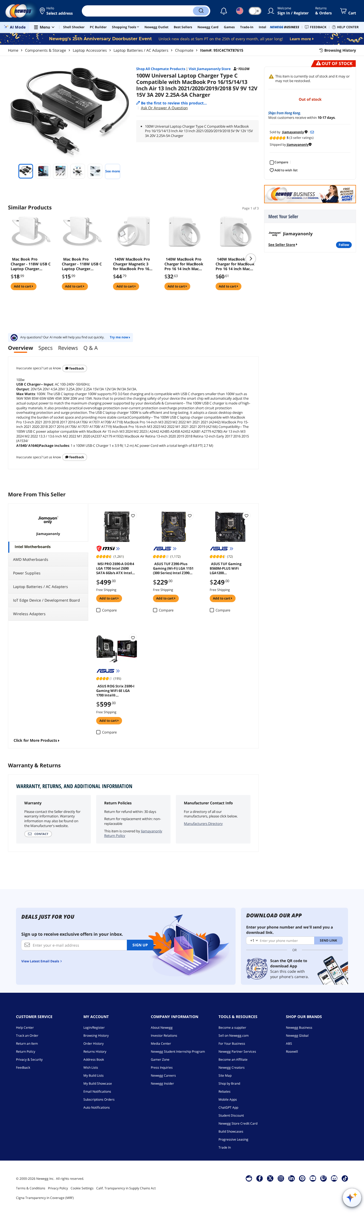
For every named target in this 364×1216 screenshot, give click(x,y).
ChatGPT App (228, 1107)
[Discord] (334, 1178)
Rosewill (292, 1051)
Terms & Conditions (30, 1188)
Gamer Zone (160, 1059)
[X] (270, 1178)
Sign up (140, 944)
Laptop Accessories (90, 50)
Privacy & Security (29, 1059)
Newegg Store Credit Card (238, 1123)
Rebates (224, 1091)
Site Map (225, 1075)
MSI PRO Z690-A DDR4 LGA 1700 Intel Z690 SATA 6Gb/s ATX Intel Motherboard (115, 568)
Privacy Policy (58, 1188)
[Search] (201, 10)
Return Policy (25, 1051)
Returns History (94, 1051)
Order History (93, 1043)
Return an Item (27, 1043)
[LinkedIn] (291, 1178)
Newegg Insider (162, 1083)
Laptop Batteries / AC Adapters (141, 50)
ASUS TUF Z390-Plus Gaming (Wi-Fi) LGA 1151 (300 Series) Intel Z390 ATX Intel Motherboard (173, 568)
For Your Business (232, 1043)
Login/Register (94, 1027)
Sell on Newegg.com (234, 1035)
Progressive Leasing (233, 1139)
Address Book (93, 1059)
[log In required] (133, 516)
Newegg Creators (232, 1067)
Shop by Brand (229, 1083)
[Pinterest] (302, 1178)
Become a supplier (232, 1027)
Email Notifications (97, 1091)
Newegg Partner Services (237, 1051)
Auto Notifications (96, 1107)
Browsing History (96, 1035)
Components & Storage (45, 50)
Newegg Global (297, 1035)
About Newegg (162, 1027)
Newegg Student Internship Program (178, 1051)
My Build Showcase (97, 1083)
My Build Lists (93, 1075)
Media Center (161, 1043)
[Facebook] (259, 1178)
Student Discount (231, 1115)
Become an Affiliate (233, 1059)
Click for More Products (35, 740)
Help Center (25, 1027)
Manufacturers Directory (203, 823)
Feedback (76, 368)
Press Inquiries (162, 1067)
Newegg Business (299, 1027)
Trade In (225, 1147)
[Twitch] (323, 1178)
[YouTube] (313, 1178)
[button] (56, 11)
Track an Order (27, 1035)
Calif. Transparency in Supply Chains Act (126, 1188)
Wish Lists (90, 1067)
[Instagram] (281, 1178)
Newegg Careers (163, 1075)
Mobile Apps (228, 1099)
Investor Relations (164, 1035)
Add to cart (23, 286)
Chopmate (184, 50)
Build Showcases (231, 1131)
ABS (289, 1043)
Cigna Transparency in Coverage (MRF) (45, 1197)
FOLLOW (344, 244)
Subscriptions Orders (99, 1099)
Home (13, 50)
